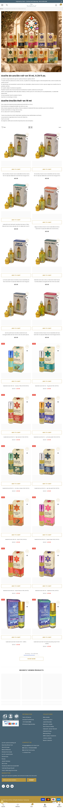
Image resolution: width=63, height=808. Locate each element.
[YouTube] (12, 786)
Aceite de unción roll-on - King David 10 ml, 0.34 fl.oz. (47, 386)
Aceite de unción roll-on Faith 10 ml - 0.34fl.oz (16, 641)
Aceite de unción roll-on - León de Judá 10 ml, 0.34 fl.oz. (47, 488)
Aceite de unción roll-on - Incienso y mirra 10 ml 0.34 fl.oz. (16, 386)
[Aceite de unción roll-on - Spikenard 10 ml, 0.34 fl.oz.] (47, 565)
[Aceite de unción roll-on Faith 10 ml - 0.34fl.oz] (16, 617)
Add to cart (16, 169)
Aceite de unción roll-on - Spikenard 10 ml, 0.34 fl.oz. (47, 590)
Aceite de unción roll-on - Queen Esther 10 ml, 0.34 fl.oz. (47, 539)
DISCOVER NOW (43, 1)
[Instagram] (7, 786)
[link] (31, 41)
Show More (31, 659)
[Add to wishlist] (27, 134)
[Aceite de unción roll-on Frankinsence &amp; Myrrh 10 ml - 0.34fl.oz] (47, 617)
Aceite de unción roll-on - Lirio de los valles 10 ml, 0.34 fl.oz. (16, 488)
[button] (29, 127)
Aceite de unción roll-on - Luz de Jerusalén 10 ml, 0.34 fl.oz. (47, 437)
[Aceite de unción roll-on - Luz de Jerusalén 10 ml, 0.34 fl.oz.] (47, 412)
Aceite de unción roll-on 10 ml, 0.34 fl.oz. (15, 8)
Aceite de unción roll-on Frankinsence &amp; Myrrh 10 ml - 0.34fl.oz (47, 642)
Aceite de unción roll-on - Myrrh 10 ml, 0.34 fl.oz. (16, 539)
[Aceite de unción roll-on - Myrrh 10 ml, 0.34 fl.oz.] (16, 514)
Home (1, 8)
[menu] (2, 5)
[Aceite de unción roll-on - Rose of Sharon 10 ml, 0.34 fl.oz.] (16, 565)
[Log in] (56, 5)
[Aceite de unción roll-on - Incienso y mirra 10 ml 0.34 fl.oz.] (16, 361)
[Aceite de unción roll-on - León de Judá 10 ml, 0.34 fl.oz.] (47, 463)
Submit (31, 780)
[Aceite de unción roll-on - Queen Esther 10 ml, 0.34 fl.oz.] (47, 514)
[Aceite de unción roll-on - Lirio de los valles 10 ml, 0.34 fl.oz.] (16, 463)
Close (61, 1)
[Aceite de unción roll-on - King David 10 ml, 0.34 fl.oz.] (47, 361)
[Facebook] (3, 786)
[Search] (7, 5)
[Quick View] (27, 138)
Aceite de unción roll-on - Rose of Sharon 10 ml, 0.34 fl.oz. (16, 590)
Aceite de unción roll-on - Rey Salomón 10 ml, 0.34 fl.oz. (16, 437)
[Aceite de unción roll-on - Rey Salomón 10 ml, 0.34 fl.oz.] (16, 412)
